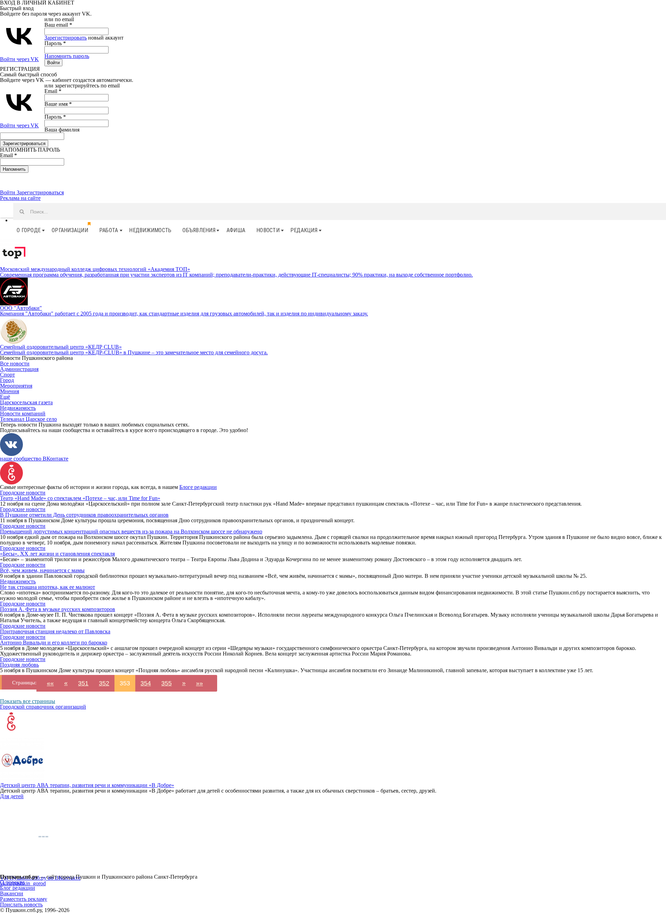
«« (50, 683)
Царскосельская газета (26, 402)
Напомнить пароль (66, 56)
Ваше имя (58, 104)
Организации (70, 230)
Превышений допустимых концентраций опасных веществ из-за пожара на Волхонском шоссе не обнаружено (131, 531)
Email (52, 91)
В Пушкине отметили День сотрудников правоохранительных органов (84, 515)
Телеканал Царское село (28, 419)
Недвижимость (150, 230)
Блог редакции (17, 888)
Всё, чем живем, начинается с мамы (42, 570)
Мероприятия (16, 386)
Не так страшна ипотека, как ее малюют (47, 587)
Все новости (14, 363)
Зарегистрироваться (40, 192)
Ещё (5, 397)
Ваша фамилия (61, 130)
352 (104, 683)
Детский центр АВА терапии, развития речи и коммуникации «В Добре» (87, 785)
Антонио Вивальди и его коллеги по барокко (53, 642)
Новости (268, 230)
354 (145, 683)
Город (7, 380)
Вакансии (11, 893)
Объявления (198, 230)
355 (166, 683)
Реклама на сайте (20, 198)
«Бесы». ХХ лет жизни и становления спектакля (57, 554)
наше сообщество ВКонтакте (34, 459)
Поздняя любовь (19, 665)
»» (199, 683)
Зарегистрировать (65, 38)
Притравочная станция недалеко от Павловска (55, 631)
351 (83, 683)
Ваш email (58, 25)
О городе (29, 230)
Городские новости (22, 493)
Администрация (19, 369)
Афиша (236, 230)
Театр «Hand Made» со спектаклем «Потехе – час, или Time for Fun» (80, 498)
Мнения (9, 391)
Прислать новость (21, 904)
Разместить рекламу (23, 899)
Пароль (55, 43)
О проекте (12, 882)
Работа (108, 230)
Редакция (303, 230)
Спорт (7, 375)
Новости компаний (22, 413)
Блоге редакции (198, 487)
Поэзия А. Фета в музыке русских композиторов (57, 609)
